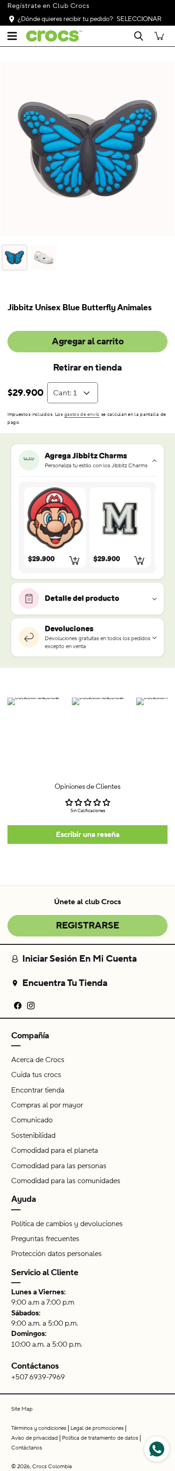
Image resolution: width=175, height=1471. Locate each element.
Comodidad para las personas (58, 1166)
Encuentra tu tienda (64, 983)
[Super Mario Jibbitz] (55, 518)
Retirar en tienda (87, 368)
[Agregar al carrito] (74, 560)
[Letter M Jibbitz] (120, 518)
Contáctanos (35, 1366)
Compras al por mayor (47, 1105)
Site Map (22, 1409)
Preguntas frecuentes (45, 1238)
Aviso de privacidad (34, 1438)
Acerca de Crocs (37, 1059)
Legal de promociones (97, 1428)
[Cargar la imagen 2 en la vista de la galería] (43, 257)
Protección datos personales (56, 1253)
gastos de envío (82, 414)
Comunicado (32, 1120)
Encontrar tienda (37, 1090)
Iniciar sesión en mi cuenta (79, 959)
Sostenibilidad (33, 1135)
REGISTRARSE (87, 926)
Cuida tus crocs (36, 1074)
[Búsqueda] (138, 36)
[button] (12, 36)
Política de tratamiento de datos (100, 1438)
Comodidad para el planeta (54, 1150)
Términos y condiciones (38, 1428)
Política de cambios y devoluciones (67, 1223)
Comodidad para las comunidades (65, 1180)
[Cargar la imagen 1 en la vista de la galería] (14, 257)
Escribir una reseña (87, 834)
